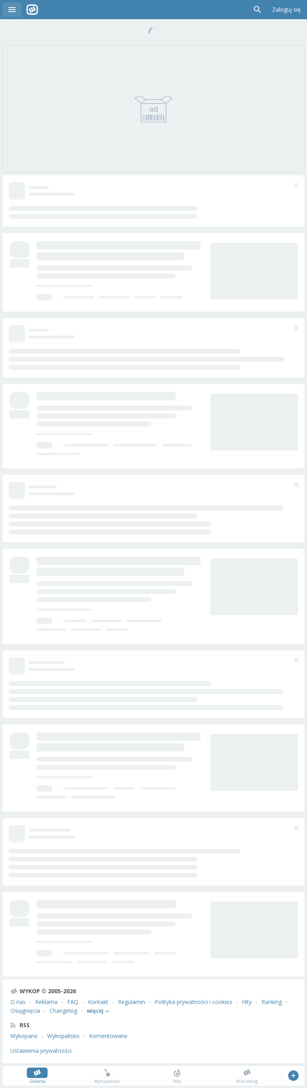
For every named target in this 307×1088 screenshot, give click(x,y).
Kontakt (98, 1002)
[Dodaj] (293, 1076)
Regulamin (131, 1002)
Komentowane (108, 1036)
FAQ (72, 1002)
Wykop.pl (32, 9)
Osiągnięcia (25, 1010)
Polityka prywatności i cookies (193, 1002)
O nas (18, 1002)
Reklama (46, 1002)
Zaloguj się (286, 9)
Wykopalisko (63, 1036)
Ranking (271, 1002)
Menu (12, 9)
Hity (247, 1002)
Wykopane (24, 1036)
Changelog (63, 1010)
